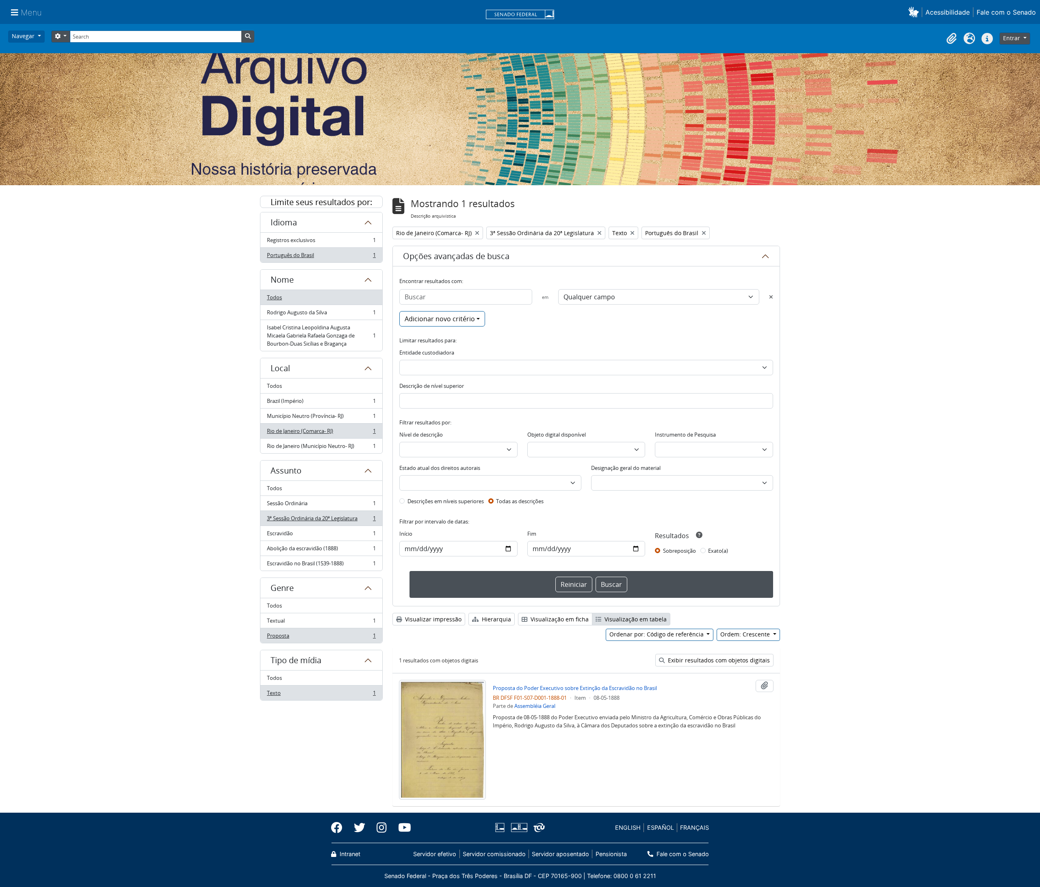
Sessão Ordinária (321, 505)
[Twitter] (359, 827)
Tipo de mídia (296, 660)
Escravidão (321, 535)
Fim (531, 533)
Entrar (1012, 38)
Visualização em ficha (559, 619)
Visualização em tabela (635, 619)
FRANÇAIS (694, 827)
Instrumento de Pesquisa (685, 434)
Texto (321, 694)
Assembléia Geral (534, 706)
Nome (282, 279)
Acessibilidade (947, 12)
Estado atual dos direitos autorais (439, 468)
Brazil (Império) (321, 403)
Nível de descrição (421, 434)
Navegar (24, 36)
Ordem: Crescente (745, 634)
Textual (321, 622)
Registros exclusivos (321, 242)
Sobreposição (679, 550)
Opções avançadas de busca (456, 256)
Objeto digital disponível (556, 434)
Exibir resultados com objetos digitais (718, 660)
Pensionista (611, 853)
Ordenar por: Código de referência (657, 634)
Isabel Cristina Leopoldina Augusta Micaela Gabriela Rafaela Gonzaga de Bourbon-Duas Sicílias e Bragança (321, 335)
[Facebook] (339, 827)
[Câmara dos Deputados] (501, 827)
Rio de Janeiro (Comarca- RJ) (321, 433)
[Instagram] (381, 827)
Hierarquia (495, 619)
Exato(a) (718, 550)
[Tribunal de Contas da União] (538, 827)
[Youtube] (401, 827)
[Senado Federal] (520, 15)
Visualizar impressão (432, 619)
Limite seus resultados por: (321, 202)
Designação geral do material (626, 468)
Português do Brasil (321, 256)
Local (280, 368)
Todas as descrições (520, 501)
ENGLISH (628, 827)
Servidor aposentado (560, 853)
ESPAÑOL (660, 827)
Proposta (321, 637)
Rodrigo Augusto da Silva (321, 314)
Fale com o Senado (1006, 12)
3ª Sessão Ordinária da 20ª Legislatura (321, 520)
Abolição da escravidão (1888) (321, 550)
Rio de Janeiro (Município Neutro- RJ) (321, 447)
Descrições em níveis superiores (445, 501)
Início (405, 533)
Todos (274, 297)
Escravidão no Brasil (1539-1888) (321, 565)
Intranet (349, 853)
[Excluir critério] (771, 297)
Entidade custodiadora (426, 352)
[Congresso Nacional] (518, 827)
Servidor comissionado (494, 853)
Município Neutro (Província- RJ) (321, 418)
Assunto (286, 470)
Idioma (284, 222)
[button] (915, 11)
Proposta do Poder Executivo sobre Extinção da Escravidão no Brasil (575, 688)
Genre (282, 587)
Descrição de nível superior (431, 385)
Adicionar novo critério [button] (440, 318)
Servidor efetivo (434, 853)
